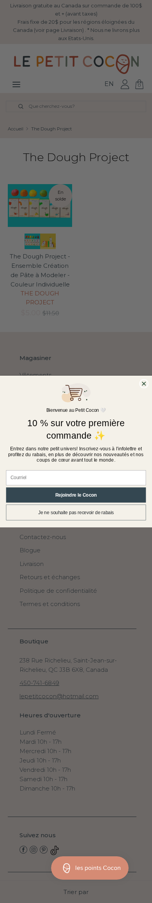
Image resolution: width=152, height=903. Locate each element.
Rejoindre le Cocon (76, 494)
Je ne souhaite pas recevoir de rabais (76, 512)
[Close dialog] (144, 383)
